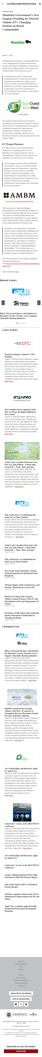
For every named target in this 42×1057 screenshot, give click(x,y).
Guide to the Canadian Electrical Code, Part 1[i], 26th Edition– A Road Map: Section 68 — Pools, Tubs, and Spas (21, 464)
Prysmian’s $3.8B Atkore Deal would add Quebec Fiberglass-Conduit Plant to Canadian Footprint (22, 615)
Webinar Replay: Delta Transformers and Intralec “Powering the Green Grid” (22, 586)
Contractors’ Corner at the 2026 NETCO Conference (22, 824)
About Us (21, 961)
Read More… (9, 381)
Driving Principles (21, 964)
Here (17, 272)
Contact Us (21, 986)
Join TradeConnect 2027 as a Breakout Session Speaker (21, 885)
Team (21, 966)
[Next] (38, 302)
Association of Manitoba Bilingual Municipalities (19, 201)
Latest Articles (10, 330)
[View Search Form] (2, 4)
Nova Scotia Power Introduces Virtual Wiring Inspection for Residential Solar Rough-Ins (21, 573)
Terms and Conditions (21, 980)
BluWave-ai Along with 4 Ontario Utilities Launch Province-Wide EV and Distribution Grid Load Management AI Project (22, 600)
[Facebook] (16, 1004)
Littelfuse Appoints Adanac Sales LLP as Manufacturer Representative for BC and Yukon (22, 896)
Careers (21, 969)
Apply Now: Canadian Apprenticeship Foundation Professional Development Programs (21, 908)
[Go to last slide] (3, 302)
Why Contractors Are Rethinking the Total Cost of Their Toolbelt (20, 516)
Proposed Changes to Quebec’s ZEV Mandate (20, 355)
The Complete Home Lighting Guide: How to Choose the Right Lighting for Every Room (20, 412)
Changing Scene (7, 11)
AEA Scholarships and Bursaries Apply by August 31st (21, 769)
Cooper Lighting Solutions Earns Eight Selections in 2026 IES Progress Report (21, 876)
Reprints (21, 975)
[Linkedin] (26, 1004)
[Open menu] (40, 3)
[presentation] (21, 298)
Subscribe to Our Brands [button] (21, 993)
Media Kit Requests (21, 983)
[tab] (17, 323)
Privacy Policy (21, 977)
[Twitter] (21, 1004)
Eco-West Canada (23, 114)
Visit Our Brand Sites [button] (21, 999)
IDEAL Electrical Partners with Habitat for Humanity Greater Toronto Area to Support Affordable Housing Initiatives (18, 316)
